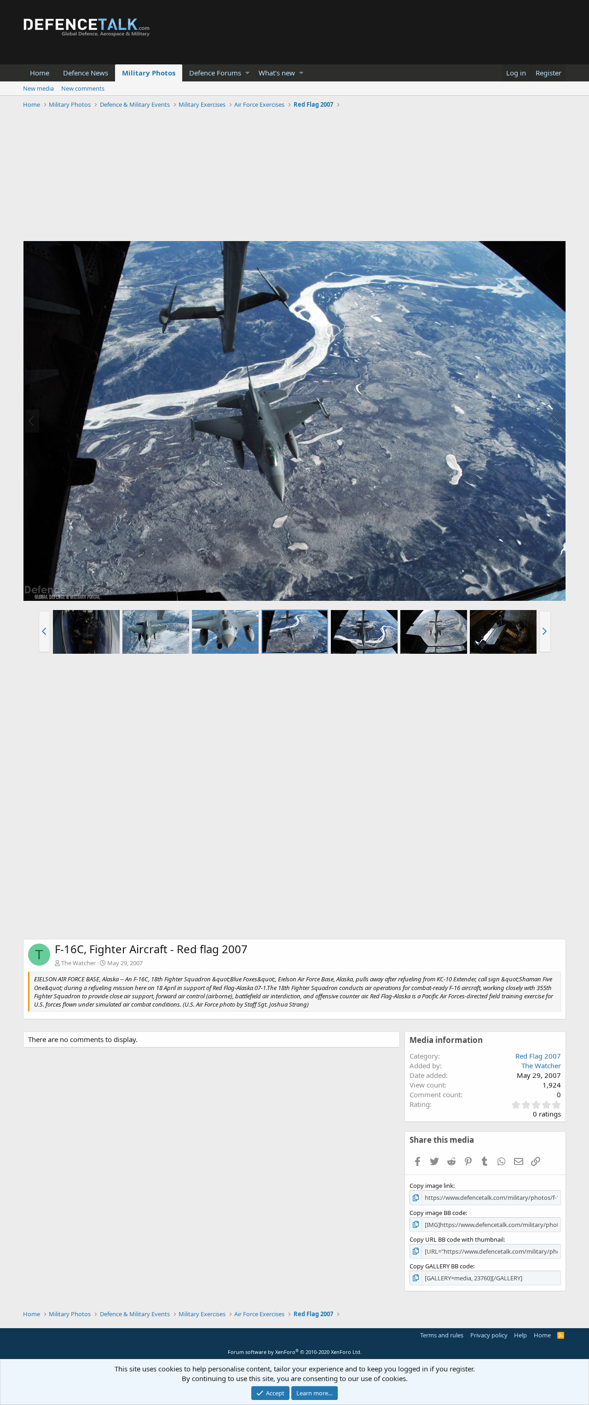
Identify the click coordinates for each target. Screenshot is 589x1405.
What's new (277, 72)
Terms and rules (441, 1335)
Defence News (85, 72)
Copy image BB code (438, 1213)
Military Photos (148, 72)
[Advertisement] (294, 176)
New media (38, 88)
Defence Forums (215, 72)
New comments (82, 88)
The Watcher (78, 963)
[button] (247, 72)
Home (39, 72)
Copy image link (431, 1185)
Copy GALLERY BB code (441, 1266)
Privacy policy (489, 1335)
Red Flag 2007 (538, 1055)
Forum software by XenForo (295, 1351)
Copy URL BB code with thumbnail (456, 1239)
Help (520, 1335)
